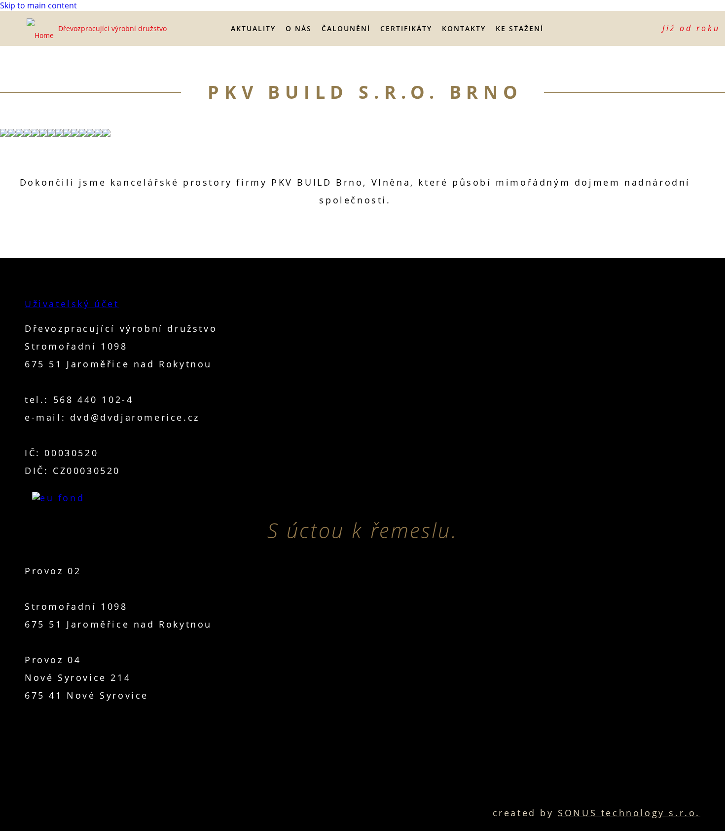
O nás (299, 28)
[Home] (41, 28)
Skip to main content (38, 5)
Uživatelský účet (72, 304)
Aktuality (253, 28)
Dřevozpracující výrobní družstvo (112, 28)
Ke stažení (520, 28)
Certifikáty (406, 28)
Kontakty (464, 28)
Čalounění (346, 28)
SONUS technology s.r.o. (629, 813)
